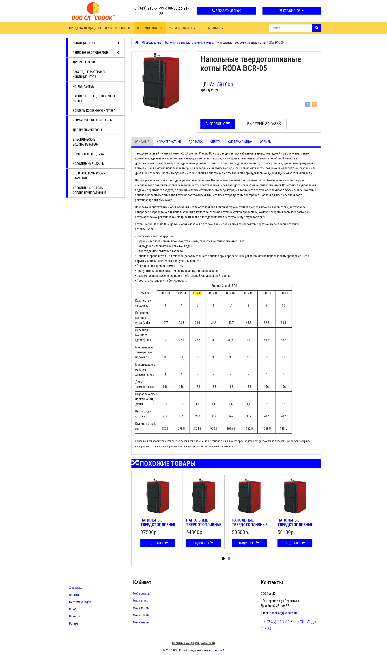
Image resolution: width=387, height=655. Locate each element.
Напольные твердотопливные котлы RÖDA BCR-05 (295, 527)
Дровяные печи (84, 62)
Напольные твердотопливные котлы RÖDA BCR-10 (158, 527)
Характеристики (169, 142)
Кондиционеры (84, 43)
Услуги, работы (180, 28)
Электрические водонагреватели (86, 142)
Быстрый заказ (262, 123)
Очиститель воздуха (88, 154)
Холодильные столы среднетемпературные (90, 190)
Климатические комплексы (92, 120)
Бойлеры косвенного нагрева (94, 110)
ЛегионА (218, 650)
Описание (142, 142)
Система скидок (240, 142)
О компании (211, 28)
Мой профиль (141, 593)
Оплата (215, 142)
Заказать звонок (228, 11)
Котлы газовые (84, 86)
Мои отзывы (141, 608)
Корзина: (291, 11)
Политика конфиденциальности (193, 643)
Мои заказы (140, 601)
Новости (74, 616)
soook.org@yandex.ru (283, 613)
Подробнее (156, 543)
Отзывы (265, 142)
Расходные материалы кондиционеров (90, 74)
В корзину (216, 123)
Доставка (196, 142)
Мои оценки (141, 615)
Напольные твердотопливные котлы (94, 98)
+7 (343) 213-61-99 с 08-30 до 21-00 (161, 10)
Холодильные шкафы (88, 163)
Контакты (272, 582)
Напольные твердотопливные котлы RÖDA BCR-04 (249, 527)
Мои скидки (141, 622)
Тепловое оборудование (90, 52)
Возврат (74, 623)
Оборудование (148, 28)
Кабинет (142, 582)
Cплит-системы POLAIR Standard (89, 176)
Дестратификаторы (87, 130)
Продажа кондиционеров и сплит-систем (99, 28)
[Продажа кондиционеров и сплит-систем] (136, 42)
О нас (72, 609)
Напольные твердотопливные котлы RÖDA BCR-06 (204, 527)
